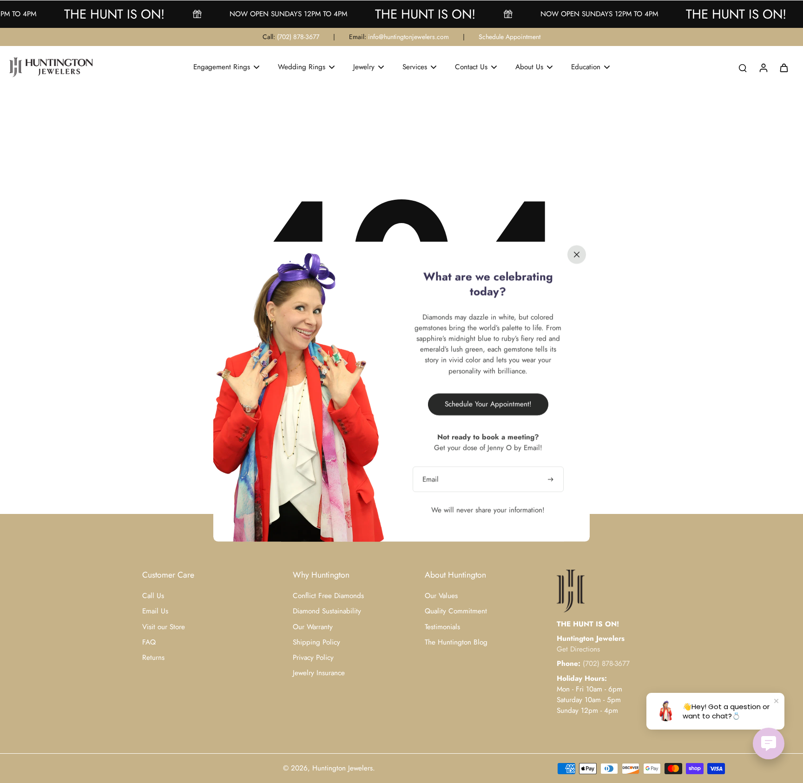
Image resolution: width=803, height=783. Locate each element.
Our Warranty (313, 627)
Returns (153, 658)
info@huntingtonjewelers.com (408, 36)
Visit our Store (163, 627)
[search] (742, 67)
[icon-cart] (783, 67)
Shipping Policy (316, 642)
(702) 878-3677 (298, 36)
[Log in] (763, 67)
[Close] (576, 254)
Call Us (153, 596)
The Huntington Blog (456, 642)
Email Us (155, 611)
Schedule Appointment (509, 36)
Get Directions (578, 649)
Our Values (441, 596)
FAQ (149, 642)
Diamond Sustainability (327, 611)
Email (430, 479)
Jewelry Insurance (319, 673)
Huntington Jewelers (342, 768)
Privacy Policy (313, 658)
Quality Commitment (456, 611)
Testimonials (442, 627)
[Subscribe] (551, 479)
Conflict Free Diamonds (328, 596)
